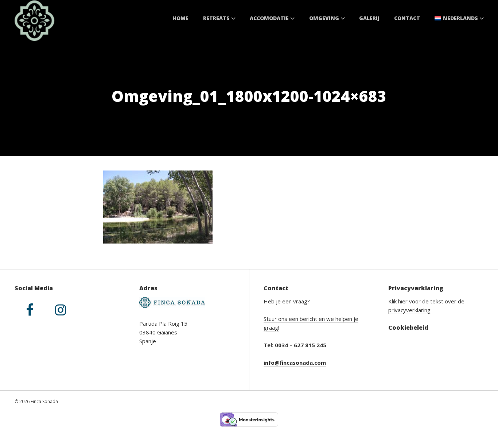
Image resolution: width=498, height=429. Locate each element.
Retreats (216, 18)
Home (180, 18)
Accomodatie (269, 18)
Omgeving (324, 18)
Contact (407, 18)
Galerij (369, 18)
